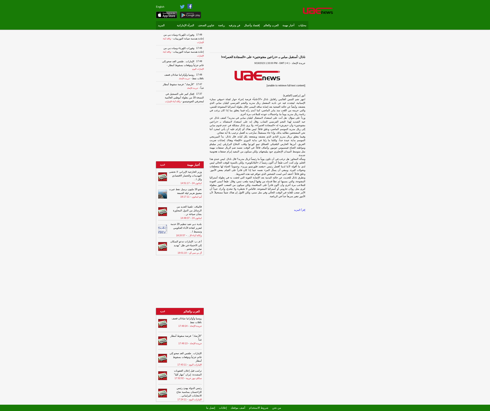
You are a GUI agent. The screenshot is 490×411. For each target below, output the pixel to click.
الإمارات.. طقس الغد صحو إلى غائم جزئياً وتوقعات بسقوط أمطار (186, 357)
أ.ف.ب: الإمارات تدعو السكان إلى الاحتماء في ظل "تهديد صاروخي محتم (186, 245)
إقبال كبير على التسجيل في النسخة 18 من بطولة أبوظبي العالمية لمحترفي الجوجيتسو (184, 97)
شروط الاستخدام (258, 407)
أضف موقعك (238, 407)
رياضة (221, 25)
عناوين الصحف (206, 25)
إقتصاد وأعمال (252, 25)
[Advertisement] (322, 89)
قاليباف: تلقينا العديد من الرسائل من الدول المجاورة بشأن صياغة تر (187, 210)
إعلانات (223, 407)
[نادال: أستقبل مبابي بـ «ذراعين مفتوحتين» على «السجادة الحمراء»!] (257, 75)
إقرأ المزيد (299, 209)
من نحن (276, 407)
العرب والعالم (271, 25)
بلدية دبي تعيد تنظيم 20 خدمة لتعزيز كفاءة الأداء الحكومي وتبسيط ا (186, 228)
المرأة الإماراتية (185, 25)
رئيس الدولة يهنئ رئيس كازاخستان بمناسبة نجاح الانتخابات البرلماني (189, 392)
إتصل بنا (210, 407)
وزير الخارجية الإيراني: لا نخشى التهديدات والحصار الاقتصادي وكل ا (185, 175)
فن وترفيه (234, 25)
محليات (302, 25)
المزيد (161, 25)
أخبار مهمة (288, 25)
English (160, 6)
